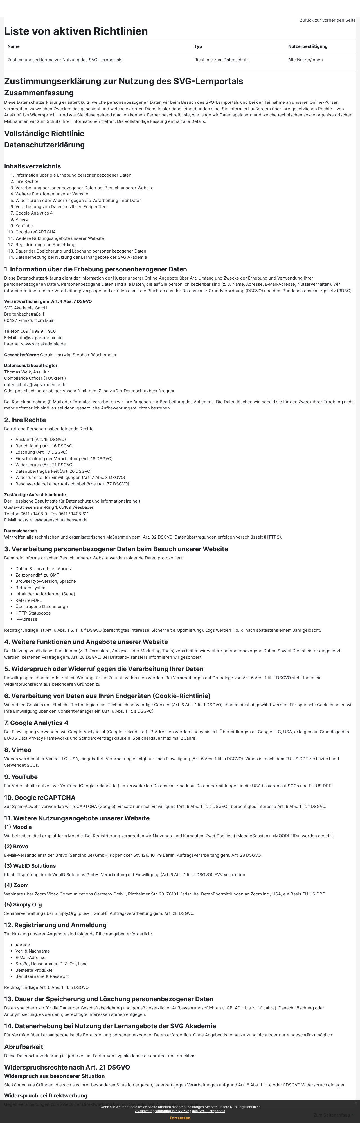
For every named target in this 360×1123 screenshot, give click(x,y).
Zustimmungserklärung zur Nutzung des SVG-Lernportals (180, 1111)
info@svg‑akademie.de (40, 337)
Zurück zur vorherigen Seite (328, 20)
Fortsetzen (180, 1117)
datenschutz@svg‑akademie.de (35, 384)
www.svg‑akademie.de (43, 343)
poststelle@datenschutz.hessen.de (52, 520)
